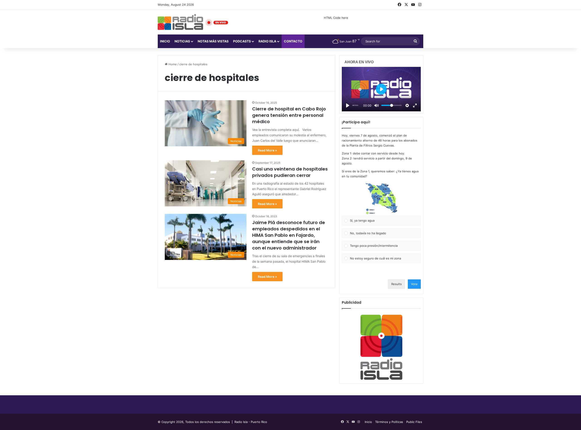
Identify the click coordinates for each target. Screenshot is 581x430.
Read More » (267, 150)
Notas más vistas (213, 41)
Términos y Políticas (389, 422)
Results (396, 284)
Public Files (414, 422)
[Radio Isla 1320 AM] (180, 22)
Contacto (293, 41)
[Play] (347, 105)
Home (172, 64)
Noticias (182, 41)
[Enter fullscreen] (415, 105)
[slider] (355, 105)
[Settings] (407, 105)
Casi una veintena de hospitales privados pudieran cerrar (290, 172)
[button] (381, 199)
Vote (414, 284)
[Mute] (376, 105)
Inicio (165, 41)
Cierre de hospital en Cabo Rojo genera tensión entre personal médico (289, 115)
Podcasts (242, 41)
